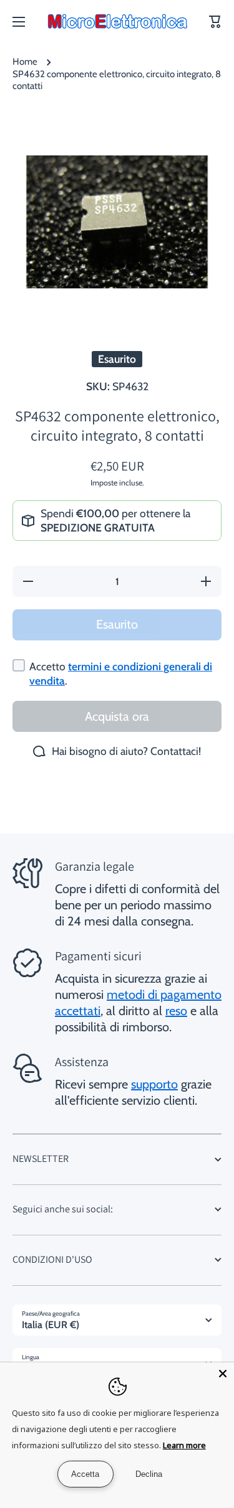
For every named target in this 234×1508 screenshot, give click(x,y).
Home (24, 61)
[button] (215, 22)
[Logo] (117, 21)
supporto (154, 1084)
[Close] (223, 1373)
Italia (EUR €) (50, 1325)
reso (176, 1010)
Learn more (184, 1445)
